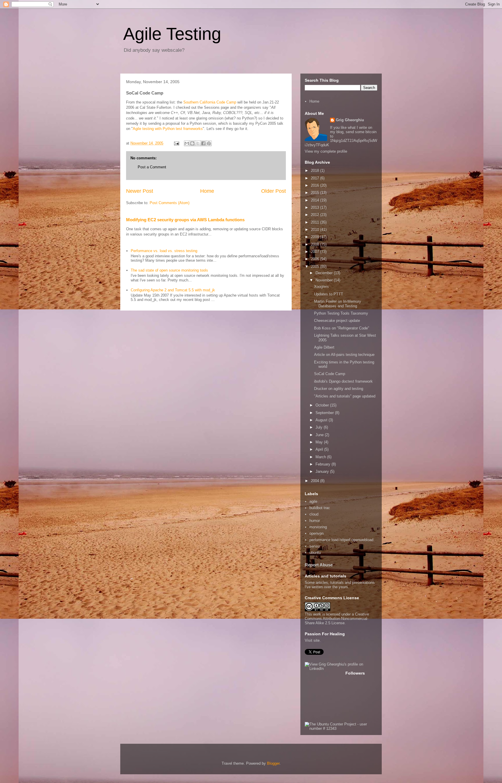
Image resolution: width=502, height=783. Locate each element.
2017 (315, 178)
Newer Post (139, 191)
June (320, 435)
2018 (315, 170)
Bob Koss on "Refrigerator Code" (341, 328)
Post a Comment (152, 167)
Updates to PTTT (328, 294)
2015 (315, 192)
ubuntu (315, 552)
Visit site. (313, 640)
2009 (315, 237)
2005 (315, 266)
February (323, 464)
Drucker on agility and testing (338, 388)
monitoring (318, 527)
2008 (315, 244)
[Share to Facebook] (203, 143)
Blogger (273, 763)
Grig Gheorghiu (350, 120)
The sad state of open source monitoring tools (169, 270)
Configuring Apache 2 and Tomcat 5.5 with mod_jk (173, 290)
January (322, 471)
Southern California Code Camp (209, 102)
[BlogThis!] (192, 143)
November (324, 280)
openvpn (316, 533)
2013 (315, 207)
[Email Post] (176, 143)
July (319, 427)
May (319, 442)
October (322, 405)
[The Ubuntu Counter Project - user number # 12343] (341, 728)
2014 (315, 200)
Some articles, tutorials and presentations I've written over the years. (340, 584)
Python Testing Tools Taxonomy (341, 313)
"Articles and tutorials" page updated (344, 396)
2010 (315, 229)
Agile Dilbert (324, 347)
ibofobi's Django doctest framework (343, 381)
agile (313, 501)
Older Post (273, 191)
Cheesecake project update (337, 320)
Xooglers (321, 286)
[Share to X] (198, 143)
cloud (313, 514)
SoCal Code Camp (329, 374)
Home (207, 191)
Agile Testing (172, 34)
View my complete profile (326, 151)
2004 (315, 481)
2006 (315, 259)
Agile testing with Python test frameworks (168, 128)
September (325, 413)
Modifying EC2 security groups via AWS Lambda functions (185, 219)
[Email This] (187, 143)
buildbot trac (319, 508)
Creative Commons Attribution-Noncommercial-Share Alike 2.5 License (337, 618)
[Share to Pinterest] (209, 143)
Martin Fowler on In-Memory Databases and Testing (337, 303)
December (324, 273)
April (319, 449)
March (321, 457)
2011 (315, 222)
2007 (315, 251)
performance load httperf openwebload (341, 540)
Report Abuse (319, 564)
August (322, 420)
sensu (314, 546)
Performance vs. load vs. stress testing (164, 251)
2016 (315, 185)
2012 (315, 215)
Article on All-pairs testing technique (344, 354)
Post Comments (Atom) (169, 203)
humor (314, 520)
